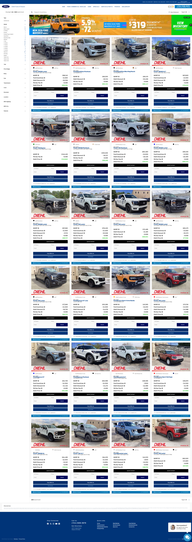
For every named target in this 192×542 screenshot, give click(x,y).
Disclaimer (187, 17)
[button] (68, 51)
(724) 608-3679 (183, 6)
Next (191, 25)
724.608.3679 (65, 110)
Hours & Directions (183, 7)
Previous (30, 25)
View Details (50, 104)
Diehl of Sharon (37, 110)
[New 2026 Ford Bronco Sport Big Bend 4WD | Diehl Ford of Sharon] (110, 25)
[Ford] (6, 6)
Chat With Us (50, 100)
